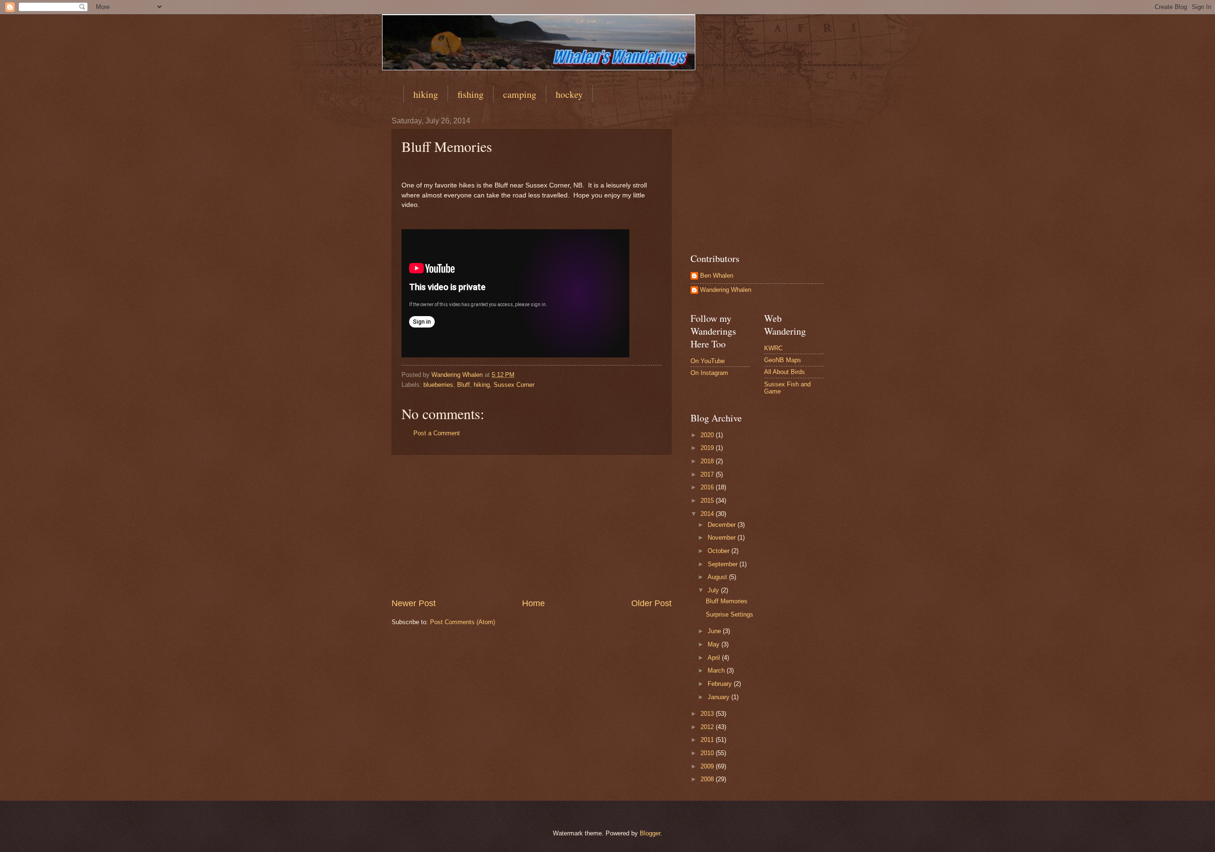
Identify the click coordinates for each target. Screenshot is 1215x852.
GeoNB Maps (782, 360)
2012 (708, 726)
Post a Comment (436, 433)
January (719, 697)
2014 (708, 513)
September (723, 564)
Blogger (650, 833)
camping (519, 94)
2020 (708, 435)
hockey (569, 94)
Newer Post (414, 603)
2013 (708, 713)
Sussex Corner (514, 384)
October (719, 550)
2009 (708, 766)
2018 (708, 461)
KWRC (773, 348)
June (715, 631)
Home (533, 603)
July (714, 590)
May (714, 644)
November (723, 537)
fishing (471, 94)
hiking (425, 94)
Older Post (651, 603)
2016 (708, 487)
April (715, 657)
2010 (708, 753)
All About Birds (784, 371)
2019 (708, 447)
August (718, 576)
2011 (708, 739)
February (721, 683)
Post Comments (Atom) (462, 622)
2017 (708, 474)
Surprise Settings (729, 614)
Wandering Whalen (725, 289)
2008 (708, 779)
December (723, 524)
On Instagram (709, 372)
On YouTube (708, 361)
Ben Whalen (716, 275)
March (717, 670)
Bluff (463, 384)
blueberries (438, 384)
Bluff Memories (727, 601)
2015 (708, 500)
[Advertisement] (531, 526)
